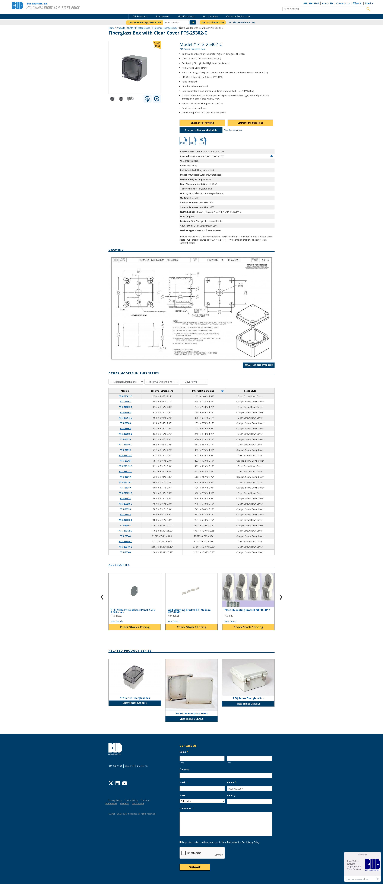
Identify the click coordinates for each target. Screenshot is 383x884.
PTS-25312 (125, 450)
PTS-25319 (125, 487)
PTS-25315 (125, 460)
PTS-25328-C (125, 503)
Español (369, 3)
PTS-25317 (125, 476)
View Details (117, 621)
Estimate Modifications (250, 122)
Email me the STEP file (259, 365)
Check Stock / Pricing (202, 122)
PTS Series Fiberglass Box (164, 27)
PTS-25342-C (125, 530)
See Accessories (233, 130)
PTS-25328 (125, 509)
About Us (327, 3)
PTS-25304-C (125, 417)
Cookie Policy (131, 800)
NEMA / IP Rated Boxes (138, 27)
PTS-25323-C (125, 493)
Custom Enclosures (238, 16)
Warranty (124, 803)
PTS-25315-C (125, 466)
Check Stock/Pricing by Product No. (144, 22)
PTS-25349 (125, 552)
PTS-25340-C (125, 541)
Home (111, 27)
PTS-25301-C (125, 396)
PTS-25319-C (125, 482)
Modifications (186, 16)
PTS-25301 (125, 401)
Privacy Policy (115, 800)
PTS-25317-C (125, 471)
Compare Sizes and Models (201, 130)
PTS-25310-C (125, 444)
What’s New (210, 16)
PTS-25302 (125, 412)
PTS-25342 (125, 525)
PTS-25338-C (125, 520)
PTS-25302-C (125, 407)
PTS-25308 (125, 428)
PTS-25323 (125, 498)
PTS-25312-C (125, 455)
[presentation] (102, 596)
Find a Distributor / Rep (244, 22)
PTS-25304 (125, 423)
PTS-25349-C (125, 546)
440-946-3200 (311, 3)
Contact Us (343, 3)
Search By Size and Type (212, 22)
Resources (162, 16)
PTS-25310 (125, 439)
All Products (140, 16)
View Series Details (135, 703)
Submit (194, 867)
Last (229, 762)
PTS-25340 (125, 536)
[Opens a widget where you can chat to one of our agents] (362, 867)
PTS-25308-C (125, 433)
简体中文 (357, 3)
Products (120, 27)
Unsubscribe (138, 803)
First (182, 762)
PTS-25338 (125, 514)
